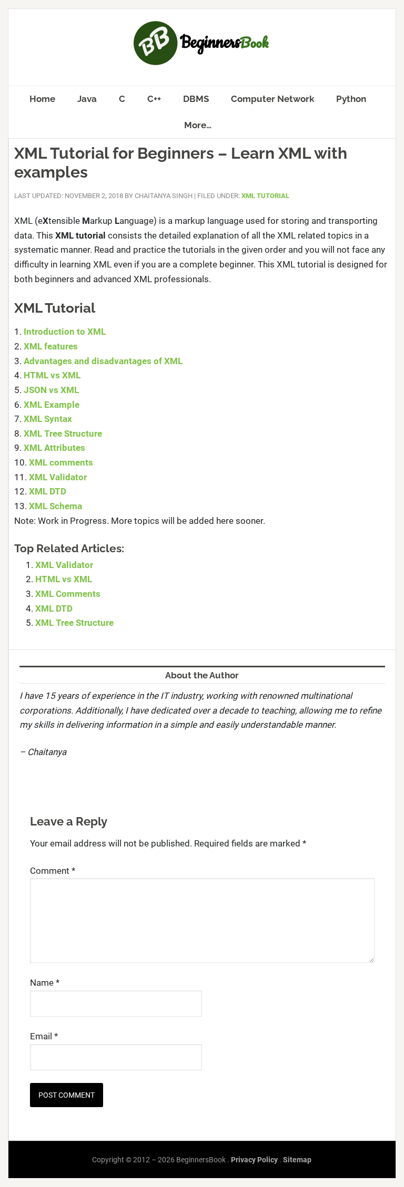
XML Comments (67, 594)
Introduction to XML (65, 331)
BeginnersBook (201, 43)
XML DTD (47, 491)
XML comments (61, 462)
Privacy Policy (254, 1159)
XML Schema (55, 506)
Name (44, 982)
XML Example (51, 404)
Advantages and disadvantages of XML (103, 361)
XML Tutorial (265, 196)
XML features (51, 346)
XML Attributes (54, 447)
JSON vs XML (51, 390)
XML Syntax (48, 419)
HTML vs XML (52, 375)
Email (44, 1036)
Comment (52, 870)
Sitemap (297, 1159)
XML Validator (58, 477)
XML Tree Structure (63, 433)
